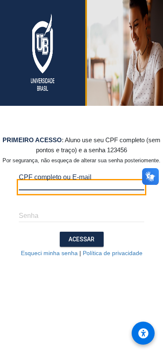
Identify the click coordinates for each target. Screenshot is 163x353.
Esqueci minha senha (49, 253)
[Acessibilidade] (143, 333)
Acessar (81, 239)
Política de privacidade (113, 253)
